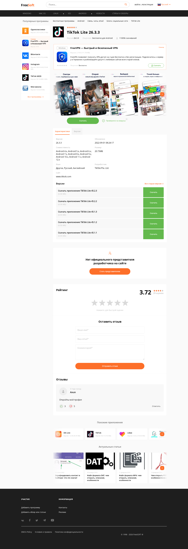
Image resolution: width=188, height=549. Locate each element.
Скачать (83, 120)
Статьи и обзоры (120, 13)
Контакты (63, 507)
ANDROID (82, 13)
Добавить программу (30, 507)
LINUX (55, 13)
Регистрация (147, 5)
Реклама (62, 512)
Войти (137, 5)
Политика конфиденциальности (69, 532)
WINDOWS (27, 13)
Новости (100, 13)
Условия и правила (43, 532)
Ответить (156, 406)
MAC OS (42, 13)
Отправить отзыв (110, 366)
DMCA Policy (26, 532)
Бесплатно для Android (102, 38)
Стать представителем (110, 271)
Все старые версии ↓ (154, 183)
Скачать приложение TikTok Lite (77, 190)
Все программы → (36, 97)
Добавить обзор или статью (33, 512)
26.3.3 (73, 38)
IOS (69, 13)
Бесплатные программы (63, 21)
